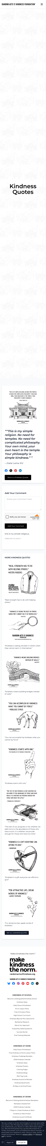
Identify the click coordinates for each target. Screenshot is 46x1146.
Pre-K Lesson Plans (22, 1009)
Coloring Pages (22, 1069)
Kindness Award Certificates (22, 1079)
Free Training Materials (22, 1035)
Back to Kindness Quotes (18, 477)
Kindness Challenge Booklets (22, 1056)
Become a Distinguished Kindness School (22, 999)
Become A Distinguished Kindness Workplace (22, 1100)
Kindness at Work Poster (22, 1114)
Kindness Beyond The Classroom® (22, 1019)
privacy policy (27, 1134)
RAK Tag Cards (22, 1076)
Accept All (21, 1142)
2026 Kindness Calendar (22, 1059)
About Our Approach (22, 1025)
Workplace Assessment (22, 1104)
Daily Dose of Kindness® (22, 1005)
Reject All (10, 1142)
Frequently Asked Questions (22, 1029)
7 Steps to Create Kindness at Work (22, 1110)
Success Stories (22, 1032)
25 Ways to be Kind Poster (22, 1086)
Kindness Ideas (22, 1002)
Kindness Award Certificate (22, 1117)
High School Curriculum (22, 1015)
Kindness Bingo (22, 1073)
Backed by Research (22, 1022)
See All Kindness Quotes (17, 933)
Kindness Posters (22, 1066)
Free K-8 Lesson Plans (22, 1012)
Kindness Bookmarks (22, 1083)
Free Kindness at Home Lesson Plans (22, 1053)
